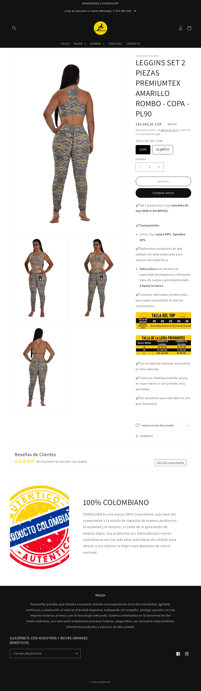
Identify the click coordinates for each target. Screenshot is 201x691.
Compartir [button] (146, 436)
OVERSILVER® (104, 682)
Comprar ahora (163, 193)
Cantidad (141, 159)
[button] (14, 28)
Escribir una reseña (170, 462)
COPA (143, 149)
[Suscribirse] (76, 653)
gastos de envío (169, 129)
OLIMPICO (162, 149)
